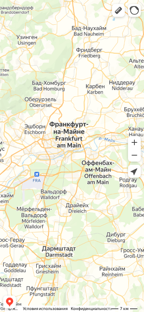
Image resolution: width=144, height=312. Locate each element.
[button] (118, 10)
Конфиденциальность (91, 308)
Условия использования (45, 308)
